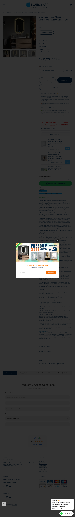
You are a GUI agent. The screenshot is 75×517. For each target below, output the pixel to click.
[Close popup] (72, 500)
